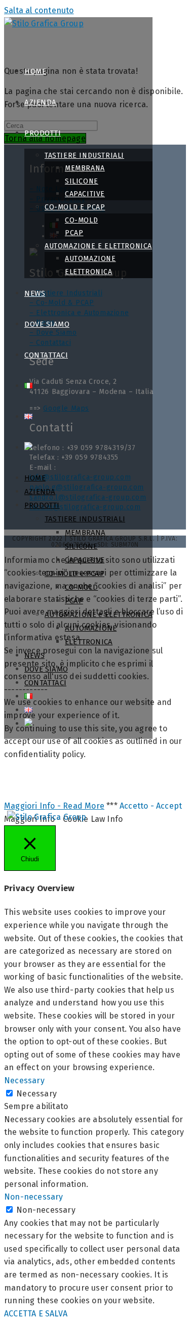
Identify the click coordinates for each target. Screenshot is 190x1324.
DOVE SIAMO (46, 669)
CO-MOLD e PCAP (74, 573)
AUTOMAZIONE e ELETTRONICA (99, 614)
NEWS (34, 655)
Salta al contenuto (39, 10)
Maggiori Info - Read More (54, 806)
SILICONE (81, 546)
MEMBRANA (85, 532)
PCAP (74, 600)
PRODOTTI (42, 505)
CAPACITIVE (84, 559)
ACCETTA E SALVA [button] (35, 1313)
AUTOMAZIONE (91, 628)
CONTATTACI (45, 682)
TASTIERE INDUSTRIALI (85, 518)
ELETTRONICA (88, 641)
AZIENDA (39, 491)
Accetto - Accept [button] (151, 806)
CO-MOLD (81, 587)
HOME (35, 477)
